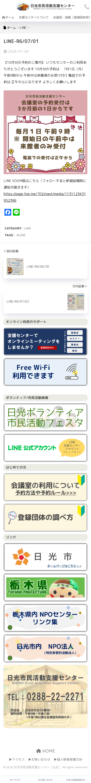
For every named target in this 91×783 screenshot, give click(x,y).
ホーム (9, 17)
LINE (27, 228)
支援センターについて (33, 17)
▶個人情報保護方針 (68, 759)
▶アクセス (17, 759)
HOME (48, 751)
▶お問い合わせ (39, 759)
